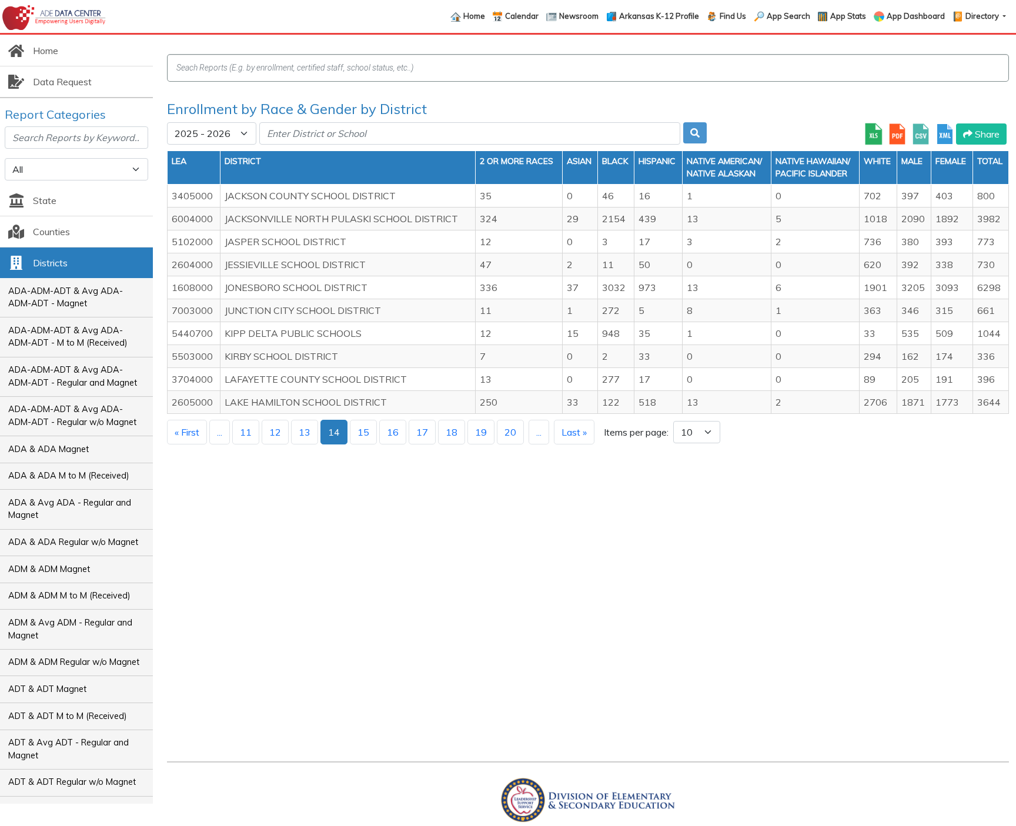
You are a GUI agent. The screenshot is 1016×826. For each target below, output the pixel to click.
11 (246, 432)
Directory (983, 16)
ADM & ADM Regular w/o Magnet (73, 662)
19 (481, 432)
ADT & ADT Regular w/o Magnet (72, 782)
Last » (574, 432)
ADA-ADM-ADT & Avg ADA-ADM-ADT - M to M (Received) (68, 337)
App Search (788, 16)
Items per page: (636, 432)
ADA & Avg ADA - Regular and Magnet (69, 509)
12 (275, 432)
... (219, 432)
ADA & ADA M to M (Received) (68, 475)
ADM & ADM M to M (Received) (69, 595)
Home (474, 16)
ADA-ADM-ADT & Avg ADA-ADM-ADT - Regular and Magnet (72, 376)
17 (422, 432)
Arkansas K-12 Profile (659, 16)
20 (510, 432)
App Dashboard (916, 16)
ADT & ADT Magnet (47, 689)
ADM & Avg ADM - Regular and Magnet (70, 629)
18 (451, 432)
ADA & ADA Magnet (48, 449)
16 (393, 432)
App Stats (848, 16)
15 (363, 432)
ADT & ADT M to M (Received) (67, 716)
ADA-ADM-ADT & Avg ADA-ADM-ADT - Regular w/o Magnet (72, 415)
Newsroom (579, 16)
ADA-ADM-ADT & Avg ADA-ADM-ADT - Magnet (65, 297)
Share (986, 134)
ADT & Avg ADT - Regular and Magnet (68, 749)
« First (187, 432)
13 (304, 432)
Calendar (522, 16)
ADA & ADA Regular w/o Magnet (73, 542)
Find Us (733, 16)
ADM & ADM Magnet (49, 569)
